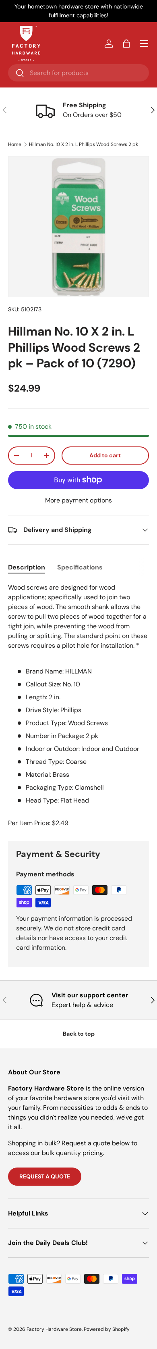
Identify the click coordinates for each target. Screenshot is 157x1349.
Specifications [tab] (80, 567)
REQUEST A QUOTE (44, 1176)
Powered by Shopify (107, 1329)
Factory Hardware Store (54, 1329)
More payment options (78, 500)
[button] (126, 43)
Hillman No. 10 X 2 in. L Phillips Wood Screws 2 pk (83, 144)
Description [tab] (26, 567)
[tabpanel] (78, 694)
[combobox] (78, 72)
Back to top (79, 1033)
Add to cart (105, 455)
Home (14, 144)
